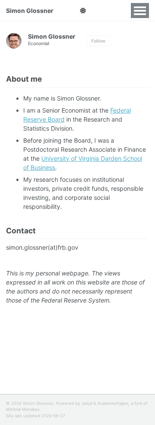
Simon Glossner (29, 10)
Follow (98, 41)
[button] (83, 11)
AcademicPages (112, 403)
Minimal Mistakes (23, 409)
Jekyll (86, 403)
